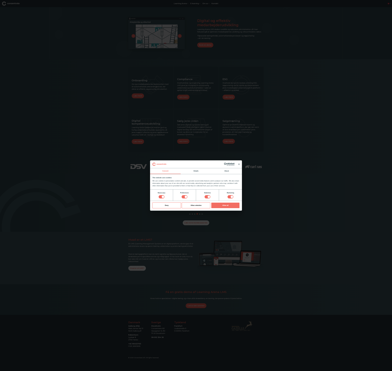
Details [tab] (196, 171)
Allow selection (196, 205)
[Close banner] (239, 164)
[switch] (184, 196)
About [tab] (226, 171)
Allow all (225, 205)
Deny (167, 205)
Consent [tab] (165, 171)
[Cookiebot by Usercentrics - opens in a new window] (225, 164)
